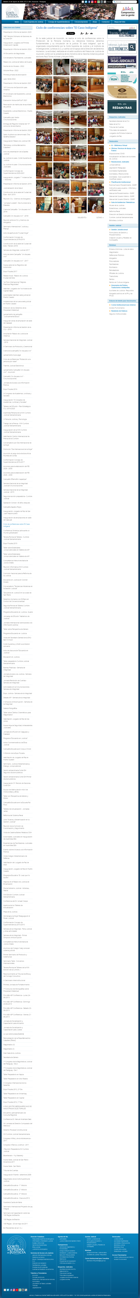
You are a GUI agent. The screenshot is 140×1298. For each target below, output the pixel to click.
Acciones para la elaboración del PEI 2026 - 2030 (16, 467)
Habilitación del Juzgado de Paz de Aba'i (16, 863)
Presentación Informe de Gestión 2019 (17, 184)
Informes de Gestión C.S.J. (67, 1263)
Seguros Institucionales (117, 314)
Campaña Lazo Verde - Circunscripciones (11, 118)
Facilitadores (114, 264)
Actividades (63, 1239)
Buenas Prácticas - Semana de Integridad (14, 668)
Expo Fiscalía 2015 (10, 543)
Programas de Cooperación (68, 1261)
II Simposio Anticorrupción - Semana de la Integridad (17, 703)
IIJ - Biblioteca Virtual (119, 145)
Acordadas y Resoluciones (119, 174)
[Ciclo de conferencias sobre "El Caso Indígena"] (44, 67)
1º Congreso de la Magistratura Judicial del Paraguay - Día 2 (17, 1062)
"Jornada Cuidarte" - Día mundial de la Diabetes (17, 204)
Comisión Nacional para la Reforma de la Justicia (17, 574)
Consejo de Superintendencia (59, 22)
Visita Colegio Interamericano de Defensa (15, 857)
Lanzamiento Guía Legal (12, 355)
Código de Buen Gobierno (67, 1251)
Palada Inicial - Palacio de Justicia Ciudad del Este (15, 277)
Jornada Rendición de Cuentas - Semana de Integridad (15, 681)
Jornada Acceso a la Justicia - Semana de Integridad (17, 675)
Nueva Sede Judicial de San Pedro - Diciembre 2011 (16, 1161)
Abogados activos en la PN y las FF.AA (120, 294)
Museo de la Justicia (116, 205)
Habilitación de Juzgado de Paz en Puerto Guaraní (15, 758)
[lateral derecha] (127, 11)
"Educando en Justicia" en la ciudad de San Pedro (17, 594)
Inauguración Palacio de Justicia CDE (16, 141)
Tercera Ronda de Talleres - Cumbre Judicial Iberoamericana (16, 538)
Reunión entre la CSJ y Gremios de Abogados (16, 221)
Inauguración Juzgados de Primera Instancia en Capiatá (16, 44)
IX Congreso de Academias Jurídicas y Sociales (17, 394)
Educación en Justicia (11, 657)
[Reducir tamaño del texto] (87, 33)
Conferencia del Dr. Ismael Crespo (15, 901)
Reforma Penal (114, 211)
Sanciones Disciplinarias (39, 1245)
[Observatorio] (122, 92)
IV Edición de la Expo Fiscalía (13, 753)
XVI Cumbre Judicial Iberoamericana (16, 1134)
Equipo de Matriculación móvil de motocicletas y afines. (15, 790)
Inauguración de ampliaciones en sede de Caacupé (17, 519)
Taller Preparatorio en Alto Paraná (15, 1079)
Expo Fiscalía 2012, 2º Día (12, 1089)
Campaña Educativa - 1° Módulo (15, 1185)
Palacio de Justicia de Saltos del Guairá (17, 62)
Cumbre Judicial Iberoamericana (121, 217)
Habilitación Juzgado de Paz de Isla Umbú (16, 720)
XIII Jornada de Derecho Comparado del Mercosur (17, 1124)
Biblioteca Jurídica (116, 220)
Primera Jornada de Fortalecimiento (16, 984)
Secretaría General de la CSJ (119, 121)
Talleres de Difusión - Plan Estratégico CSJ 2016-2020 (17, 407)
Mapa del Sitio (119, 22)
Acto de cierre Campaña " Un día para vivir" (16, 255)
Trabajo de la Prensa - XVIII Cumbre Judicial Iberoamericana (16, 424)
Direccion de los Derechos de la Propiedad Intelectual (14, 309)
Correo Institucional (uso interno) (123, 305)
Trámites (35, 1285)
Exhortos (35, 1275)
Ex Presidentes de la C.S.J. (13, 1228)
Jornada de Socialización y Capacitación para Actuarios (13, 1022)
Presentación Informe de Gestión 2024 (17, 49)
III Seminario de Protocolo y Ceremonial (17, 346)
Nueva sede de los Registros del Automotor (15, 266)
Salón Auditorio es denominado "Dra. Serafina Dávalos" (16, 135)
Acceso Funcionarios (117, 308)
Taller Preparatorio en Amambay (15, 1093)
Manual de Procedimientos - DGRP (121, 193)
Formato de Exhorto (38, 1277)
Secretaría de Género (10, 1057)
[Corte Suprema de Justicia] (15, 1245)
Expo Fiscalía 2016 (10, 389)
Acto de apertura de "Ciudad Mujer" (16, 233)
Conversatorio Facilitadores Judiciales (17, 58)
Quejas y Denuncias (38, 1243)
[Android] (98, 2)
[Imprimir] (91, 33)
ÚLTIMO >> (100, 217)
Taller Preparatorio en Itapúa (13, 1074)
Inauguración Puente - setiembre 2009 (17, 1175)
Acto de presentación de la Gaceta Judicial (15, 152)
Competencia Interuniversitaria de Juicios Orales (15, 561)
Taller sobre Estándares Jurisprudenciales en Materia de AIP (16, 549)
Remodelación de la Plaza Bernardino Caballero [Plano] (16, 1039)
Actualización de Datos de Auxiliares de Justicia (122, 157)
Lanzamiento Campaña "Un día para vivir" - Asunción (16, 371)
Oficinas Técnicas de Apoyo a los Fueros (123, 149)
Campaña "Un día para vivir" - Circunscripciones (13, 377)
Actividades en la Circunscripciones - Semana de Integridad (16, 688)
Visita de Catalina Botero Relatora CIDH (17, 832)
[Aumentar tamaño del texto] (82, 33)
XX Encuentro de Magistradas (14, 53)
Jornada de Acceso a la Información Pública (16, 384)
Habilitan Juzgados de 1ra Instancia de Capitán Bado (17, 289)
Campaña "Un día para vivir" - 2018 (15, 216)
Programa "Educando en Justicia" (15, 738)
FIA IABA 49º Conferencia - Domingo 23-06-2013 (16, 1003)
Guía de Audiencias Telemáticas (123, 202)
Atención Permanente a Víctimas (42, 1255)
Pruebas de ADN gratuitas (40, 1267)
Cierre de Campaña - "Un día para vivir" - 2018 (17, 210)
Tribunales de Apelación (118, 130)
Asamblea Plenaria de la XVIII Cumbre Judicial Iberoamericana (16, 414)
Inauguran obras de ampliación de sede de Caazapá (17, 322)
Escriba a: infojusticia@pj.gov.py (96, 1261)
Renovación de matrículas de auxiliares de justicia (17, 105)
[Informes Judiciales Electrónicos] (122, 47)
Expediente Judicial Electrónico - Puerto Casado (17, 112)
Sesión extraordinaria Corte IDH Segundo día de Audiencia (14, 771)
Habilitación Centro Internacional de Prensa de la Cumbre (16, 437)
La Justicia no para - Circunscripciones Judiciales (17, 165)
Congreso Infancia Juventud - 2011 (16, 1145)
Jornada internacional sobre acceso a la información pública (17, 624)
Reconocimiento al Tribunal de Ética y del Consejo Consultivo (17, 975)
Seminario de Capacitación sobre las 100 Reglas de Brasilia (16, 1214)
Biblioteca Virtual (119, 1247)
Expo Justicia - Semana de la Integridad (17, 693)
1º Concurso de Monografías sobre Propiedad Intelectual (16, 990)
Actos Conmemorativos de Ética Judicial (15, 743)
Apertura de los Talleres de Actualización (13, 906)
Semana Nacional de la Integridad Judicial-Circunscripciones (15, 484)
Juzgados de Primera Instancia (120, 133)
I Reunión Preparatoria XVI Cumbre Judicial (16, 1150)
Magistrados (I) (8, 1049)
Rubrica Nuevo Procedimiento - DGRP (123, 185)
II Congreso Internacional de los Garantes (14, 1084)
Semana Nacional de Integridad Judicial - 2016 (17, 341)
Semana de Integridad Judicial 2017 (16, 250)
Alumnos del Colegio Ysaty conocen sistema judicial (16, 949)
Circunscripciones (81, 22)
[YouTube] (95, 2)
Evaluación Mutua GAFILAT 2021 (15, 100)
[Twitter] (86, 2)
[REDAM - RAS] (122, 106)
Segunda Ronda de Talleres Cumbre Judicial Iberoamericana (16, 606)
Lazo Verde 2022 (9, 79)
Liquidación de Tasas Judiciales (41, 1283)
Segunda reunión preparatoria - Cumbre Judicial (17, 497)
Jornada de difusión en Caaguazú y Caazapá (16, 733)
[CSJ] (12, 11)
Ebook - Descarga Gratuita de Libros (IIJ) (43, 1260)
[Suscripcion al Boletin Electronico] (83, 2)
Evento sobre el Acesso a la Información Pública (18, 850)
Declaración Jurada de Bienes (68, 1253)
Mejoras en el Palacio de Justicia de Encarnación (16, 883)
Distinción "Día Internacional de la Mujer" (18, 449)
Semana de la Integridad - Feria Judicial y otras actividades (17, 930)
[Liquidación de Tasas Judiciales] (122, 62)
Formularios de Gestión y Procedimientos (118, 233)
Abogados (113, 258)
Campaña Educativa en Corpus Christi (17, 749)
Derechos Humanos (38, 1257)
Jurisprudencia (114, 165)
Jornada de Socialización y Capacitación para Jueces (13, 1028)
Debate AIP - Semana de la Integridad (16, 697)
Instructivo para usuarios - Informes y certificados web (122, 189)
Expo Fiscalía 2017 (10, 271)
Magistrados (113, 252)
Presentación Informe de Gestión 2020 (17, 130)
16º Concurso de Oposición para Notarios (15, 88)
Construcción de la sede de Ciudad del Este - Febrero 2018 (17, 245)
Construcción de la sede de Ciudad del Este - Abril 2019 (17, 193)
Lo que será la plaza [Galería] (13, 1034)
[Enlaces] (105, 2)
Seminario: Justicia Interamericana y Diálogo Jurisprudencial (16, 765)
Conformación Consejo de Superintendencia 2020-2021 (14, 172)
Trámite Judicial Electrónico (13, 366)
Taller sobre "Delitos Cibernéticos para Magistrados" (17, 713)
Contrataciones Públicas (67, 1257)
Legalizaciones (36, 1288)
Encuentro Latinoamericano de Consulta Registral (14, 1114)
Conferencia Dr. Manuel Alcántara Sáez (17, 1119)
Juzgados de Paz (115, 136)
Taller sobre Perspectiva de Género (15, 629)
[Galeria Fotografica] (101, 2)
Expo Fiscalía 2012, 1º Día (12, 1102)
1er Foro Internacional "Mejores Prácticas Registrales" (14, 283)
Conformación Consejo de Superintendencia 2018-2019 (14, 238)
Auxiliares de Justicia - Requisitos (121, 290)
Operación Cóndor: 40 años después (16, 503)
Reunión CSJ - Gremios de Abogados (16, 199)
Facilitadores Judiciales (39, 1265)
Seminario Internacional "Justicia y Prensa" (15, 227)
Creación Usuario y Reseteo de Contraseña (120, 239)
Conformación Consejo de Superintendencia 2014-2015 (14, 923)
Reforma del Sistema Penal (13, 815)
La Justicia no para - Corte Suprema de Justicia (17, 159)
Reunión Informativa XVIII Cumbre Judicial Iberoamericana (15, 568)
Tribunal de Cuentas (10, 1170)
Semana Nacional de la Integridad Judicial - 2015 (15, 491)
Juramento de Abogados (39, 1249)
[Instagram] (92, 2)
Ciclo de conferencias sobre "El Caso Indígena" (16, 525)
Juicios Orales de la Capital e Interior (70, 1241)
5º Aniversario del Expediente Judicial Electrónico (17, 95)
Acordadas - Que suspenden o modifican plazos (120, 178)
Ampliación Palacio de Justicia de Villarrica (15, 334)
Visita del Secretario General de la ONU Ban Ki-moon (17, 638)
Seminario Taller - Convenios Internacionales (13, 962)
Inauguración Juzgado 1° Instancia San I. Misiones (17, 178)
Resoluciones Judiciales (120, 162)
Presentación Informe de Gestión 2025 (17, 32)
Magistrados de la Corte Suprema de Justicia (16, 1180)
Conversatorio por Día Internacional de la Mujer (17, 444)
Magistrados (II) (9, 1044)
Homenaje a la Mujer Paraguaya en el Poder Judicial (16, 917)
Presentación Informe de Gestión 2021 (17, 83)
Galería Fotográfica (10, 708)
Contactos (106, 22)
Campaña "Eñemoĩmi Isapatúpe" (15, 479)
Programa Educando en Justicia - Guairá (18, 612)
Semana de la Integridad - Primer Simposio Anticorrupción (15, 936)
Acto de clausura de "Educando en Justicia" (15, 651)
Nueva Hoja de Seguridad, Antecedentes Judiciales (17, 726)
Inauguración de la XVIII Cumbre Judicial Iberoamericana (15, 431)
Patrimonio (63, 1259)
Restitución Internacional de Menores (43, 1279)
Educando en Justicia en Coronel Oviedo (15, 581)
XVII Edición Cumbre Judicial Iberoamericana (13, 895)
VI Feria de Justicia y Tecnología (15, 419)
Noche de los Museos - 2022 (13, 66)
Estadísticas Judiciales (117, 208)
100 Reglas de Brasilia (11, 1219)
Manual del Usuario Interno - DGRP (121, 196)
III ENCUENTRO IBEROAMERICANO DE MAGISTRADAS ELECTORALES (17, 1107)
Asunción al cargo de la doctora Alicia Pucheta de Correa (17, 454)
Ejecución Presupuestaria (67, 1255)
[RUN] (122, 77)
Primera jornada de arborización (15, 75)
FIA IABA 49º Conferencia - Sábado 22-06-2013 (17, 1009)
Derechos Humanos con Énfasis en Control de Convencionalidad (16, 600)
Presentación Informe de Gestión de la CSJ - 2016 (17, 328)
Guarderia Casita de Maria (12, 1202)
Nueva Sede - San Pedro (12, 1166)
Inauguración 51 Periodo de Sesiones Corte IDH (16, 784)
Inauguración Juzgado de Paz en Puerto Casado (17, 870)
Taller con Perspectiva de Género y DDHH (15, 797)
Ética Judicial (36, 1247)
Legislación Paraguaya (117, 168)
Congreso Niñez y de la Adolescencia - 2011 (17, 1139)
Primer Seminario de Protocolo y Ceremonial (15, 955)
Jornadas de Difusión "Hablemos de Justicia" (16, 617)
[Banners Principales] (70, 12)
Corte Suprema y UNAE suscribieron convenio (16, 645)
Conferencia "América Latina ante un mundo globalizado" (16, 531)
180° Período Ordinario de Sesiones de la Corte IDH (17, 37)
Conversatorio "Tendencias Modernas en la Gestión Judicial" (18, 587)
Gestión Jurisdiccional (119, 229)
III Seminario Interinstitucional (14, 980)
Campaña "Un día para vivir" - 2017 (15, 261)
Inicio (109, 2)
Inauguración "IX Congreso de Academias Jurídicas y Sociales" (15, 401)
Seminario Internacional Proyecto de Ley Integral (18, 1207)
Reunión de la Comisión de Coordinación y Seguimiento (13, 827)
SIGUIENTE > (82, 217)
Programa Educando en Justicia (15, 633)
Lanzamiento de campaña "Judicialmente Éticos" (12, 315)
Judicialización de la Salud (13, 188)
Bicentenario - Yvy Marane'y (13, 1155)
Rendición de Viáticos (119, 311)
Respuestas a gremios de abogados (43, 1239)
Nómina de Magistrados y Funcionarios (67, 1248)
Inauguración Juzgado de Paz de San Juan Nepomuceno (16, 512)
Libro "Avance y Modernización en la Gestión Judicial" (16, 820)
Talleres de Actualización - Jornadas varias (16, 810)
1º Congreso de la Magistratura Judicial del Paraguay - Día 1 (17, 1069)
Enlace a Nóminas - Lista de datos (121, 249)
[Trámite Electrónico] (122, 32)
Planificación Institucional (121, 182)
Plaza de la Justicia (10, 912)
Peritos (111, 279)
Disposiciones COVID (117, 153)
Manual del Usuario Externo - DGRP (122, 199)
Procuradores (114, 261)
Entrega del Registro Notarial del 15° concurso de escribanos (16, 125)
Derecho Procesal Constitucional (15, 1130)
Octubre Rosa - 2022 (10, 70)
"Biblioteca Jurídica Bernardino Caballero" (14, 146)
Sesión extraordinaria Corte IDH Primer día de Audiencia (17, 778)
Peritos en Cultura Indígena (119, 282)
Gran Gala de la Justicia (11, 1053)
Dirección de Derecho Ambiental (121, 214)
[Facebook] (89, 2)
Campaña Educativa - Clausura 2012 (16, 1198)
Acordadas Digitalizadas (118, 171)
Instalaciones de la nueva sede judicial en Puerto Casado (17, 302)
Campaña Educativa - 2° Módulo (15, 1189)
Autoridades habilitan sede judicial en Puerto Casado (17, 296)
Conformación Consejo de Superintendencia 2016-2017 (14, 461)
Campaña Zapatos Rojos (12, 507)
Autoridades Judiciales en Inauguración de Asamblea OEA (17, 838)
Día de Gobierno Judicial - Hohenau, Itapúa (16, 889)
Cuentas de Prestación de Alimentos (43, 1269)
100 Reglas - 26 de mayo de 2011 (15, 1224)
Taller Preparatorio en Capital (13, 1098)
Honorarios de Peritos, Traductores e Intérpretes (120, 286)
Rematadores (114, 270)
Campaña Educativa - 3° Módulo (15, 1194)
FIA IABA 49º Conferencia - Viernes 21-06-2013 (17, 1015)
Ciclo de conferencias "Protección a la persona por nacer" (16, 360)
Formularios (36, 1281)
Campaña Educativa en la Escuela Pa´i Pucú (17, 803)
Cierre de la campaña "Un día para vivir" (17, 351)
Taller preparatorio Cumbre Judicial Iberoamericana (16, 662)
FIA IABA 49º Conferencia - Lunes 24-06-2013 (16, 996)
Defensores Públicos (116, 255)
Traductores (113, 276)
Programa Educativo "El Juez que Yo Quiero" (16, 876)
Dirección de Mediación (39, 1263)
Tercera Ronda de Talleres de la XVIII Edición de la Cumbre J (16, 968)
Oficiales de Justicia (116, 273)
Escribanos (113, 267)
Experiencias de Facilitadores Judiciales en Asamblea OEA (17, 844)
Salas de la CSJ (114, 124)
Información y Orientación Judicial (42, 1241)
